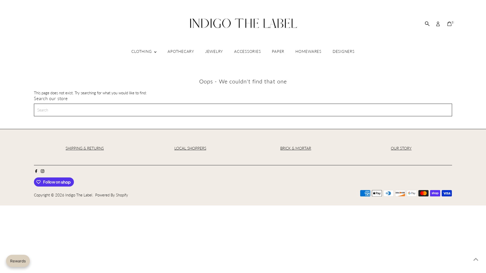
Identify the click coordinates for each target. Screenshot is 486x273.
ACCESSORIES (247, 51)
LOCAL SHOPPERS (190, 148)
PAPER (278, 51)
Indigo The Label (78, 195)
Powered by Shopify (111, 195)
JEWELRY (214, 51)
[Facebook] (36, 171)
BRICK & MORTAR (295, 148)
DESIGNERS (344, 51)
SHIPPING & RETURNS (85, 148)
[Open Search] (427, 23)
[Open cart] (449, 23)
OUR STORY (401, 148)
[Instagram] (42, 171)
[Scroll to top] (476, 259)
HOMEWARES (308, 51)
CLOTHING (142, 51)
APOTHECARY (181, 51)
